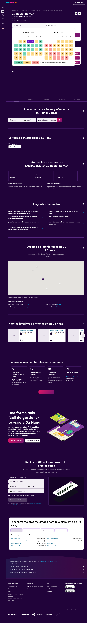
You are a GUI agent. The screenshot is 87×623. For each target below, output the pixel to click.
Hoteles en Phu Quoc (52, 538)
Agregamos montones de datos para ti (22, 569)
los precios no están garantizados (49, 561)
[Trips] (3, 23)
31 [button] (66, 57)
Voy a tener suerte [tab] (47, 530)
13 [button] (40, 45)
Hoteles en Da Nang (47, 10)
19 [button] (36, 49)
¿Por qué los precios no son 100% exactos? (23, 572)
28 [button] (16, 57)
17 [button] (28, 49)
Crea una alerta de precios (73, 376)
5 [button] (36, 41)
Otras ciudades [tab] (16, 530)
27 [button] (40, 53)
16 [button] (24, 49)
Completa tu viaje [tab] (61, 530)
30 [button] (24, 57)
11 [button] (32, 45)
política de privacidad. (17, 504)
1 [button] (20, 41)
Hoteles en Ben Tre (16, 543)
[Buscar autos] (3, 15)
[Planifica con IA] (3, 18)
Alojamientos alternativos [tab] (31, 530)
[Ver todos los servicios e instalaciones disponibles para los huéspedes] (83, 138)
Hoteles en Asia (25, 10)
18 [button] (32, 49)
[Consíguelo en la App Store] (70, 590)
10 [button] (28, 45)
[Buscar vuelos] (3, 8)
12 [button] (36, 45)
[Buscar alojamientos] (3, 11)
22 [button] (20, 53)
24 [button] (28, 53)
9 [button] (24, 45)
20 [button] (41, 49)
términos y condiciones (35, 503)
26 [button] (36, 53)
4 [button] (32, 41)
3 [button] (28, 41)
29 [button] (20, 57)
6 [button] (40, 41)
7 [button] (16, 45)
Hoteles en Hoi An (16, 545)
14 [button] (16, 49)
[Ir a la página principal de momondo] (11, 2)
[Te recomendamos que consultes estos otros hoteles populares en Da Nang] (83, 324)
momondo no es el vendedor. (19, 566)
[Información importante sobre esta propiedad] (83, 164)
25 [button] (32, 53)
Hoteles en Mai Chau (52, 545)
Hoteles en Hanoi (15, 538)
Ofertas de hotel (16, 10)
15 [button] (20, 49)
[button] (3, 3)
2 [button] (24, 41)
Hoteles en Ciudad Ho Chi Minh (19, 541)
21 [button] (16, 53)
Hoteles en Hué (51, 543)
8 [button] (20, 45)
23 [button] (24, 53)
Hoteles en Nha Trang (52, 541)
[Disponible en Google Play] (70, 586)
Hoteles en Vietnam (35, 10)
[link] (46, 392)
